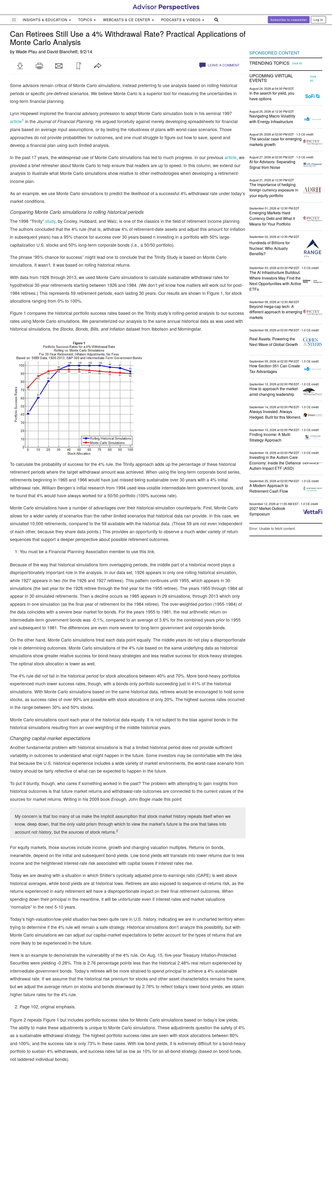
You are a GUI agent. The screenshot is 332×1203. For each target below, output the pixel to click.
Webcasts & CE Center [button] (127, 19)
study (50, 221)
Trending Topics (269, 63)
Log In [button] (318, 20)
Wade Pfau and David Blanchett (47, 51)
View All (297, 63)
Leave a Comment (223, 65)
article (16, 121)
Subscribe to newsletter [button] (289, 20)
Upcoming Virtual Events (271, 78)
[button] (20, 66)
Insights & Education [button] (46, 19)
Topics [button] (85, 19)
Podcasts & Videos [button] (181, 19)
